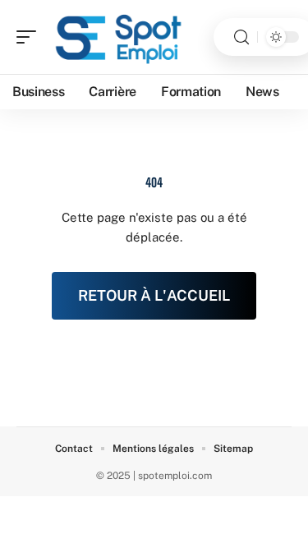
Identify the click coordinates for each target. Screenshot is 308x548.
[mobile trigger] (30, 37)
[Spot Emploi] (118, 37)
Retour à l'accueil (154, 295)
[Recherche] (241, 37)
